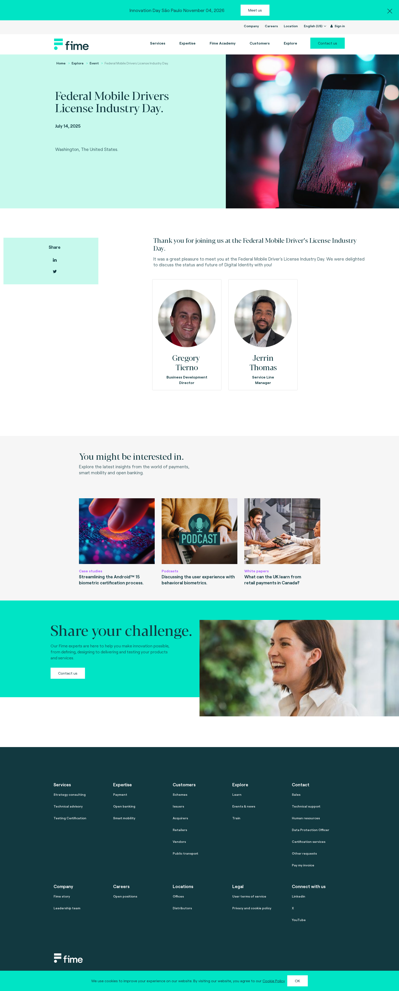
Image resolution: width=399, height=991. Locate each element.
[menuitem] (223, 43)
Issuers (178, 806)
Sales (296, 794)
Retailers (180, 830)
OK (297, 981)
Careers (271, 26)
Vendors (179, 842)
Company (251, 26)
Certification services (308, 842)
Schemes (180, 794)
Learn (237, 794)
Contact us (327, 43)
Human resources (306, 818)
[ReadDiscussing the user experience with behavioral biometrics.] (199, 531)
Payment (120, 794)
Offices (178, 896)
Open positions (125, 896)
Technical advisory (68, 806)
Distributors (182, 908)
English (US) (313, 26)
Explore (78, 63)
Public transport (185, 853)
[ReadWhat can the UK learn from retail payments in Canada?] (282, 531)
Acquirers (180, 818)
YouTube (299, 920)
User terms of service (249, 896)
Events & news (243, 806)
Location (291, 26)
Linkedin (298, 896)
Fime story (62, 896)
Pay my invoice (303, 865)
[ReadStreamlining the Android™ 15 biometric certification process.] (117, 531)
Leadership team (67, 908)
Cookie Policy (274, 981)
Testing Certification (70, 818)
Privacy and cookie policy (251, 908)
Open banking (124, 806)
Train (236, 818)
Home (61, 63)
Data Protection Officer (310, 830)
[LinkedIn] (55, 260)
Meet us (255, 10)
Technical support (306, 806)
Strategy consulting (70, 794)
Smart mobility (124, 818)
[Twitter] (55, 271)
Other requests (304, 853)
